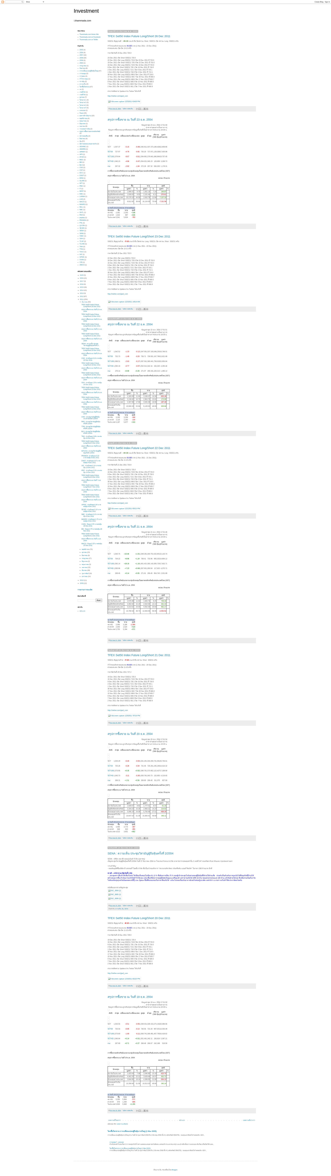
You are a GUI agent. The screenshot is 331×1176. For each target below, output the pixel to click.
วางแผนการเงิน (85, 129)
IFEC (81, 186)
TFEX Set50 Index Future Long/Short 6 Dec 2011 (90, 496)
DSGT (82, 175)
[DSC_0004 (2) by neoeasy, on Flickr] (115, 891)
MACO (82, 202)
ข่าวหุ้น (82, 81)
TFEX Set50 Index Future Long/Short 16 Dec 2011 (90, 374)
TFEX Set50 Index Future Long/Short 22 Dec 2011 (139, 448)
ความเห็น (118, 909)
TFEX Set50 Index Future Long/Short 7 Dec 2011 (90, 486)
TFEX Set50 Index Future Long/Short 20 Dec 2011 (139, 918)
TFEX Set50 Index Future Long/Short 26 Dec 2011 (139, 36)
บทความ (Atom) (122, 1124)
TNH (81, 246)
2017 (82, 281)
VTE (81, 262)
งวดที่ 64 (82, 92)
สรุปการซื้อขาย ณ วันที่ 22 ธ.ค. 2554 (130, 324)
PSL (81, 223)
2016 (82, 284)
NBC (81, 210)
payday (82, 217)
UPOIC (82, 257)
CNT (81, 170)
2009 (82, 583)
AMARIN (83, 149)
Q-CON (82, 225)
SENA (126, 909)
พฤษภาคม (83, 121)
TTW (81, 249)
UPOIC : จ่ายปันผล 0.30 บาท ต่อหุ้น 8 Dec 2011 (91, 505)
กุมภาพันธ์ (85, 573)
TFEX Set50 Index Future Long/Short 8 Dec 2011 (90, 476)
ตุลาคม (82, 97)
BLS (81, 165)
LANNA (82, 196)
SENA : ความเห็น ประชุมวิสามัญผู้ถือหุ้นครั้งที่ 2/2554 (140, 853)
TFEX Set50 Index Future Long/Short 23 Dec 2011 (139, 236)
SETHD (110, 161)
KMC (81, 194)
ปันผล (81, 113)
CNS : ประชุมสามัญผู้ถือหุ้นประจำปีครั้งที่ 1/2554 (90, 418)
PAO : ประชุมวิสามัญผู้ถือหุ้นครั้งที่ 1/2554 (90, 422)
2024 (82, 278)
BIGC (81, 160)
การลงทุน (83, 73)
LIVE (81, 199)
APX (81, 154)
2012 (82, 296)
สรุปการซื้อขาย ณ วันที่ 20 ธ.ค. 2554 (130, 734)
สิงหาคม (82, 139)
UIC (81, 254)
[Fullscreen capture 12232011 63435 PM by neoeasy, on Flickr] (124, 102)
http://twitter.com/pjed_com (118, 96)
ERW (81, 178)
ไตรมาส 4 (83, 108)
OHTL (82, 212)
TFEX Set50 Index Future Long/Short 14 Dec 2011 (90, 398)
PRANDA (83, 220)
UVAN (82, 260)
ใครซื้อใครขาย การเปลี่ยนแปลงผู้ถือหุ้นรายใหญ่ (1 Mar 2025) (132, 1131)
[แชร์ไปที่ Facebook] (144, 109)
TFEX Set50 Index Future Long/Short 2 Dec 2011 (90, 535)
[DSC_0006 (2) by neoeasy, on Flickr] (115, 898)
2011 (82, 299)
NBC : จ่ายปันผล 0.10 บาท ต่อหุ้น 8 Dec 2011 (91, 515)
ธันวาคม (85, 302)
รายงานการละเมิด (85, 590)
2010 (82, 580)
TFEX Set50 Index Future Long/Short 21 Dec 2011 (139, 655)
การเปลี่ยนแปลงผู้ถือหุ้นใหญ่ (89, 71)
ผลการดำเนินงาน (85, 116)
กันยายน (82, 68)
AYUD (82, 157)
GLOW (82, 181)
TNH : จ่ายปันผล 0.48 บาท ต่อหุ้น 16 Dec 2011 (91, 437)
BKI (81, 162)
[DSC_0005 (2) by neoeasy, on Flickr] (115, 894)
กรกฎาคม (83, 66)
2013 (82, 293)
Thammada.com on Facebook (90, 37)
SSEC (82, 236)
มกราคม (85, 576)
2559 (81, 60)
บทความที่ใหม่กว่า (114, 1120)
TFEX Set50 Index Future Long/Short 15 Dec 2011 (90, 388)
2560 (81, 63)
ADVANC (83, 146)
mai (109, 166)
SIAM (81, 233)
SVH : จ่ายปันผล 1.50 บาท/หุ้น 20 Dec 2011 (91, 383)
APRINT (82, 152)
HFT (81, 183)
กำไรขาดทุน (84, 79)
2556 (81, 52)
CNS (81, 167)
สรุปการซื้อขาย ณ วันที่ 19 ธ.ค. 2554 (130, 996)
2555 (81, 50)
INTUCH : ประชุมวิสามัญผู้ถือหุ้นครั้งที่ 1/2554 (91, 452)
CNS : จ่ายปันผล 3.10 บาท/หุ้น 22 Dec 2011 (91, 359)
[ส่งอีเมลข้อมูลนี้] (137, 109)
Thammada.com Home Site (89, 34)
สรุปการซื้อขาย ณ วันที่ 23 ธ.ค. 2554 (130, 119)
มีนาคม (84, 570)
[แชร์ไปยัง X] (142, 109)
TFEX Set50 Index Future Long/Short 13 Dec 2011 (90, 408)
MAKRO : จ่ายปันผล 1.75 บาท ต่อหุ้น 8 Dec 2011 (91, 520)
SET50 (110, 152)
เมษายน (82, 126)
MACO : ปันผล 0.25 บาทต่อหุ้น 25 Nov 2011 (91, 544)
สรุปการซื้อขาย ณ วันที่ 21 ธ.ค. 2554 (130, 526)
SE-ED (82, 228)
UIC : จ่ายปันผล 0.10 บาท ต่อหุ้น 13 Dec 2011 (91, 466)
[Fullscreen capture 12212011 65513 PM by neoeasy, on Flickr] (124, 509)
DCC (81, 173)
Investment (86, 11)
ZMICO (82, 265)
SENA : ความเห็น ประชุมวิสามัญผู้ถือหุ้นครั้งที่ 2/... (90, 344)
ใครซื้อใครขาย (84, 87)
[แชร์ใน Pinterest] (147, 109)
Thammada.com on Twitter (89, 40)
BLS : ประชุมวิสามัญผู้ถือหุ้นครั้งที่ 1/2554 (90, 432)
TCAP (82, 241)
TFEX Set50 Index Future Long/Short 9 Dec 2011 (90, 442)
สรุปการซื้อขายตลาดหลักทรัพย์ (90, 131)
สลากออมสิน (84, 136)
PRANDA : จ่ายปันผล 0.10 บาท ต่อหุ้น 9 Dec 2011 (90, 457)
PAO (81, 215)
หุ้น (123, 909)
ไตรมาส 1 (83, 100)
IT (80, 189)
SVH (81, 238)
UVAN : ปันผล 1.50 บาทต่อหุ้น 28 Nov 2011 (91, 525)
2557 (81, 55)
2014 (82, 290)
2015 (82, 287)
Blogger (174, 1170)
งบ (80, 89)
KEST (82, 191)
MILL (81, 207)
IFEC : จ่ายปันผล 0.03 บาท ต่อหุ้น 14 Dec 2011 (91, 471)
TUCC (82, 252)
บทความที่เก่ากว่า (249, 1120)
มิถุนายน (82, 123)
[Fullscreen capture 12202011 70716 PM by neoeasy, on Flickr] (124, 716)
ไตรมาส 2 (83, 102)
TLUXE (82, 244)
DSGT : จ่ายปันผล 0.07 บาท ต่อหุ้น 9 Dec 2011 (90, 461)
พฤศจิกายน (83, 118)
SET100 (111, 157)
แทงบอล (82, 110)
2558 (81, 58)
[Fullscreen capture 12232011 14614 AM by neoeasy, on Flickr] (124, 302)
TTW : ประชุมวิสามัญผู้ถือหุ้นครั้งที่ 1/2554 (90, 427)
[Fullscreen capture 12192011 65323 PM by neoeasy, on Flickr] (124, 979)
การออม (82, 76)
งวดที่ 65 (82, 95)
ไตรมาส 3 (83, 105)
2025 (82, 275)
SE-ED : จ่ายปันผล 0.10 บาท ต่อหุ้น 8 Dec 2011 (91, 510)
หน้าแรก (182, 1120)
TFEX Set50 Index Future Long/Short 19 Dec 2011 (90, 364)
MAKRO (82, 204)
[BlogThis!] (139, 109)
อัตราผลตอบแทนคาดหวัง (88, 144)
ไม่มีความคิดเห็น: (128, 108)
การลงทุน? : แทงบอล (117, 1142)
